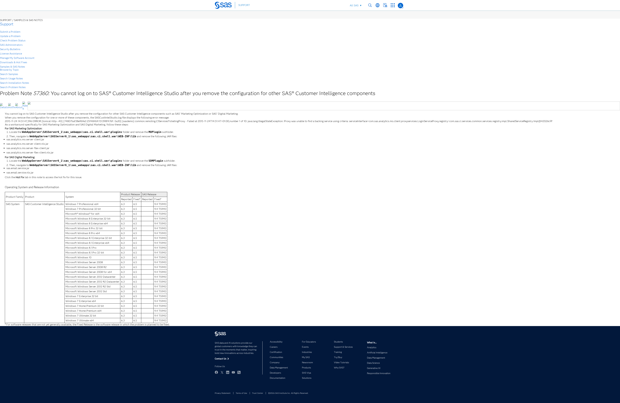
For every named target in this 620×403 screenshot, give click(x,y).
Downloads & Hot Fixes (13, 62)
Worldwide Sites (378, 5)
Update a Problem (10, 36)
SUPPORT (244, 5)
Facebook (216, 372)
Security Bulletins (10, 49)
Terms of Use (241, 393)
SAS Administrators (11, 44)
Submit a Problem (10, 31)
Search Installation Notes (14, 82)
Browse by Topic (9, 69)
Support (6, 24)
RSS (239, 372)
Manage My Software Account (17, 57)
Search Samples (9, 74)
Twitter (222, 372)
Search (370, 5)
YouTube (233, 372)
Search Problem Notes (13, 87)
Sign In (400, 5)
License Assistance (11, 53)
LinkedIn (227, 372)
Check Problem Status (13, 40)
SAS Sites (393, 5)
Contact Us (385, 5)
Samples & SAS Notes (12, 66)
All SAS (354, 5)
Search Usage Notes (11, 78)
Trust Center (257, 393)
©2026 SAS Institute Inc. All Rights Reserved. (288, 393)
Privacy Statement (223, 393)
